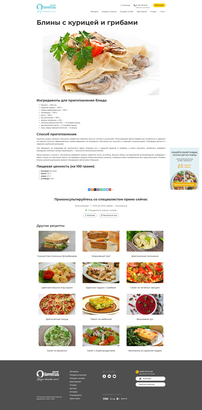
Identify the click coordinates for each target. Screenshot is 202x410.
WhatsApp (126, 5)
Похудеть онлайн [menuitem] (77, 378)
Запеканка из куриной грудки (145, 350)
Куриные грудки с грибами (101, 287)
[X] (95, 189)
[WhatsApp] (101, 189)
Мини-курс (159, 5)
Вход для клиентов (146, 384)
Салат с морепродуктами (101, 350)
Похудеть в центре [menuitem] (78, 375)
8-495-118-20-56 (143, 6)
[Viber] (98, 189)
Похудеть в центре (109, 12)
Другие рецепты (51, 226)
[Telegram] (107, 189)
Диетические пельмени (145, 256)
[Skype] (104, 189)
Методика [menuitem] (74, 372)
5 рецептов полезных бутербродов (57, 256)
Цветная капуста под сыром (57, 287)
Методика (94, 12)
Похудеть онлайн (127, 12)
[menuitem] (94, 12)
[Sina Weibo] (110, 189)
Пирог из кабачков (101, 319)
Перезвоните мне (109, 215)
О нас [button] (162, 12)
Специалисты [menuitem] (76, 395)
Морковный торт (101, 256)
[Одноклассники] (92, 189)
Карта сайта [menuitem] (75, 399)
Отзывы (153, 12)
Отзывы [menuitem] (73, 385)
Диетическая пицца (57, 319)
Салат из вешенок (57, 350)
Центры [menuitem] (73, 388)
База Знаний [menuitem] (75, 382)
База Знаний (142, 12)
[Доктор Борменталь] (46, 8)
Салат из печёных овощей (145, 287)
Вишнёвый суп (145, 319)
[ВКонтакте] (89, 189)
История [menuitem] (73, 392)
